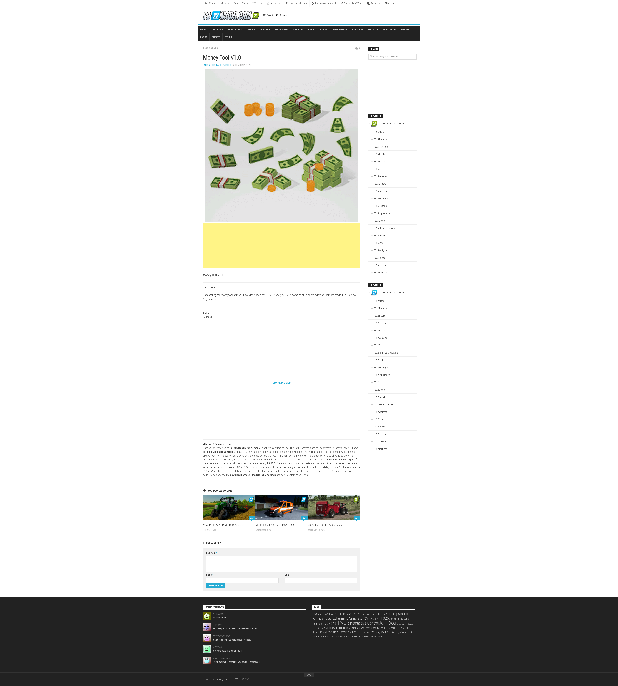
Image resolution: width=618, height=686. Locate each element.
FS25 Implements (382, 213)
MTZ (391, 628)
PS (351, 632)
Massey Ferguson (336, 628)
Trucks (250, 29)
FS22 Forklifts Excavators (386, 352)
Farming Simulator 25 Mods (213, 3)
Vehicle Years (365, 632)
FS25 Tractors (380, 139)
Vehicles (298, 29)
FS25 (385, 618)
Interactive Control (364, 623)
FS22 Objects (380, 389)
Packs (203, 37)
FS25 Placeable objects (385, 228)
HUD (344, 623)
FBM (370, 619)
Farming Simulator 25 (352, 618)
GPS (333, 623)
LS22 (322, 628)
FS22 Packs (379, 426)
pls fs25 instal (219, 617)
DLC (385, 614)
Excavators (282, 29)
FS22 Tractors (380, 308)
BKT (354, 614)
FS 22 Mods (208, 679)
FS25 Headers (380, 205)
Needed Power (399, 628)
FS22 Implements (382, 374)
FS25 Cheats (380, 265)
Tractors (217, 29)
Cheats (216, 37)
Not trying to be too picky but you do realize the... (235, 628)
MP (387, 628)
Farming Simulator (399, 614)
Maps (203, 29)
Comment (211, 553)
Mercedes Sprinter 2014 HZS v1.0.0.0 (275, 524)
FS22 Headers (380, 382)
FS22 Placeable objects (385, 404)
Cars (311, 29)
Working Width (379, 632)
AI (327, 614)
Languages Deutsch (406, 624)
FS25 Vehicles (380, 176)
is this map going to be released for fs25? (232, 639)
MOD (383, 628)
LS (318, 628)
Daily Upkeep (377, 614)
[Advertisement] (281, 245)
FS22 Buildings (381, 367)
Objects (373, 29)
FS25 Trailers (380, 161)
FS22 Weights (380, 411)
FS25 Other (379, 242)
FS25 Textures (380, 272)
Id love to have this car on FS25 (227, 650)
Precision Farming (337, 632)
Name (209, 574)
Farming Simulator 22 (324, 618)
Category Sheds (364, 614)
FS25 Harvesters (382, 146)
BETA (343, 614)
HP (339, 623)
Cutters (324, 29)
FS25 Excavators (381, 191)
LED (314, 628)
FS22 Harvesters (382, 323)
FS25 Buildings (381, 198)
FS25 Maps (379, 132)
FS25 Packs (379, 257)
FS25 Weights (380, 250)
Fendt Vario (376, 619)
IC (348, 623)
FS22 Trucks (379, 315)
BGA (348, 614)
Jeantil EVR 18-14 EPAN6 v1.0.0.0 (325, 524)
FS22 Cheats (210, 48)
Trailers (265, 29)
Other (228, 37)
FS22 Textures (380, 448)
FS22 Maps (379, 301)
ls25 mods (323, 636)
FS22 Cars (379, 345)
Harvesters (235, 29)
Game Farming (396, 618)
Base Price (334, 614)
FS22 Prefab (380, 397)
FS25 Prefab (380, 235)
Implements (340, 29)
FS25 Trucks (379, 154)
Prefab (405, 29)
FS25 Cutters (380, 183)
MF (379, 628)
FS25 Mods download (350, 636)
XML (389, 632)
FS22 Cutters (380, 360)
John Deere (389, 623)
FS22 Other (379, 419)
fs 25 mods (334, 636)
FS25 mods (317, 614)
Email (288, 574)
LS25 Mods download (371, 636)
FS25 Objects (380, 220)
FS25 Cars (379, 169)
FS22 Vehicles (380, 337)
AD (325, 614)
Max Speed (372, 628)
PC (321, 632)
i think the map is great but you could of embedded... (237, 661)
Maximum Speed (357, 628)
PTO (354, 632)
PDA (324, 633)
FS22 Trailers (380, 330)
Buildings (357, 29)
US (358, 632)
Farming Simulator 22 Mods (247, 3)
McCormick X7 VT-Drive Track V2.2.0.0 (223, 524)
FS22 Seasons (381, 441)
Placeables (390, 29)
